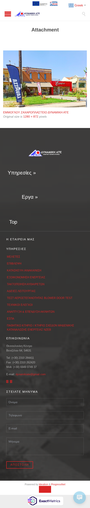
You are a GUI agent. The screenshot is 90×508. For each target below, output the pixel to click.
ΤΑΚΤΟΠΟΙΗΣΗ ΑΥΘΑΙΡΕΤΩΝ (25, 284)
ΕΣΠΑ (10, 318)
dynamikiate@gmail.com (31, 374)
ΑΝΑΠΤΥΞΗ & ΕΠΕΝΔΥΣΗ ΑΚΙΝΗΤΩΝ (30, 311)
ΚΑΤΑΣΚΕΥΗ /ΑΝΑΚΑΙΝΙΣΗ (24, 270)
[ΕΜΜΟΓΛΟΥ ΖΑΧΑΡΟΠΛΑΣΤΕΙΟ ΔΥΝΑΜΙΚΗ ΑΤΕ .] (45, 78)
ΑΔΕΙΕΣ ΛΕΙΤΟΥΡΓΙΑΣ (21, 291)
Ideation (43, 484)
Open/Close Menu (8, 14)
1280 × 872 (30, 116)
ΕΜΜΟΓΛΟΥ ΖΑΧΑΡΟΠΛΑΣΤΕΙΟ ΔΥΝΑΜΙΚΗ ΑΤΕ (36, 112)
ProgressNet (58, 484)
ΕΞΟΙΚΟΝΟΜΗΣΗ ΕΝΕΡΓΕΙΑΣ (26, 277)
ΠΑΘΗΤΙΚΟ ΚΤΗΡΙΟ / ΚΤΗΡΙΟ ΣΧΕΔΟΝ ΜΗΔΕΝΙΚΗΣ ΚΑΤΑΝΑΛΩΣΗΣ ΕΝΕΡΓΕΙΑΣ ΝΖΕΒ (40, 327)
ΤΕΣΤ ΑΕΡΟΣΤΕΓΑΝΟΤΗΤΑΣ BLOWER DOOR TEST (39, 298)
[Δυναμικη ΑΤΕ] (48, 14)
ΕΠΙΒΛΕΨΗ (14, 263)
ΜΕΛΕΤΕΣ (13, 256)
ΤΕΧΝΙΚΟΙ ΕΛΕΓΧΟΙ (20, 304)
